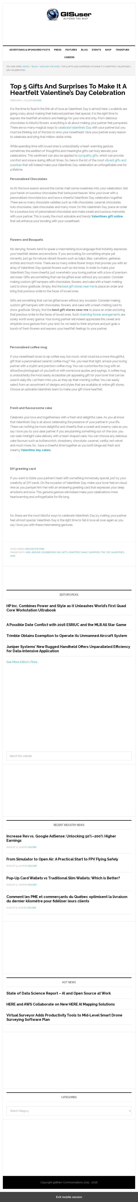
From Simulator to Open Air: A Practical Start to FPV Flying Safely (62, 859)
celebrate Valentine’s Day (74, 127)
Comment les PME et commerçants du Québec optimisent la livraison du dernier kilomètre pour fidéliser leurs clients (66, 899)
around (35, 552)
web (12, 556)
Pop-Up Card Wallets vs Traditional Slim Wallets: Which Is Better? (63, 878)
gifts (65, 552)
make (84, 552)
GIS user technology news (68, 15)
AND (28, 552)
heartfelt (74, 552)
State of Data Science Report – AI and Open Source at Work (58, 993)
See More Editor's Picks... (22, 662)
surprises (94, 552)
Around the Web (34, 549)
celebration (49, 552)
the (103, 552)
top (108, 552)
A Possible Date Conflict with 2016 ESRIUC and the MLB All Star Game (66, 625)
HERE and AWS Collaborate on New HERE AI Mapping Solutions (60, 1004)
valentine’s (117, 552)
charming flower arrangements (100, 314)
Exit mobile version (69, 1197)
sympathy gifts (88, 155)
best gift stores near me (78, 286)
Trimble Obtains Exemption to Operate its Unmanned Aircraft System (66, 636)
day (59, 552)
